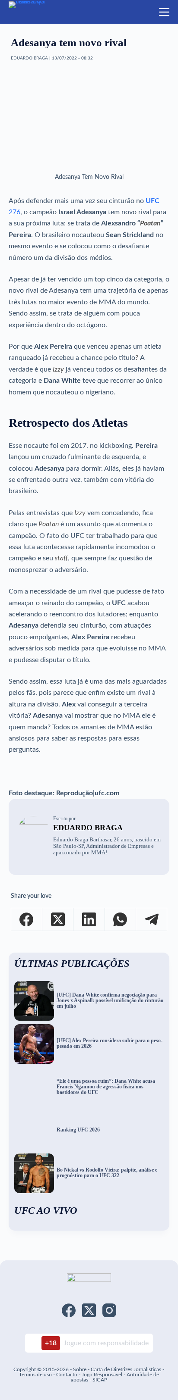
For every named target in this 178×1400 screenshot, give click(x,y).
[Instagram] (109, 1310)
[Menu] (164, 12)
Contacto (66, 1374)
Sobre (79, 1369)
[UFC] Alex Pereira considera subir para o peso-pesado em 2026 (109, 1043)
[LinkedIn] (89, 919)
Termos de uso (35, 1374)
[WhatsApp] (120, 919)
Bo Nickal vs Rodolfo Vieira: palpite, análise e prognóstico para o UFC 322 (107, 1172)
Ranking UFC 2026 (78, 1130)
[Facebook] (26, 919)
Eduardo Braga (88, 827)
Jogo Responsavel (103, 1374)
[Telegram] (151, 919)
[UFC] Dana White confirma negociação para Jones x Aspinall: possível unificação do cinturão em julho (110, 1000)
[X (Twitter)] (57, 919)
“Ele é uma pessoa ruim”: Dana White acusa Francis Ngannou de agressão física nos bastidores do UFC (106, 1086)
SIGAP (99, 1379)
